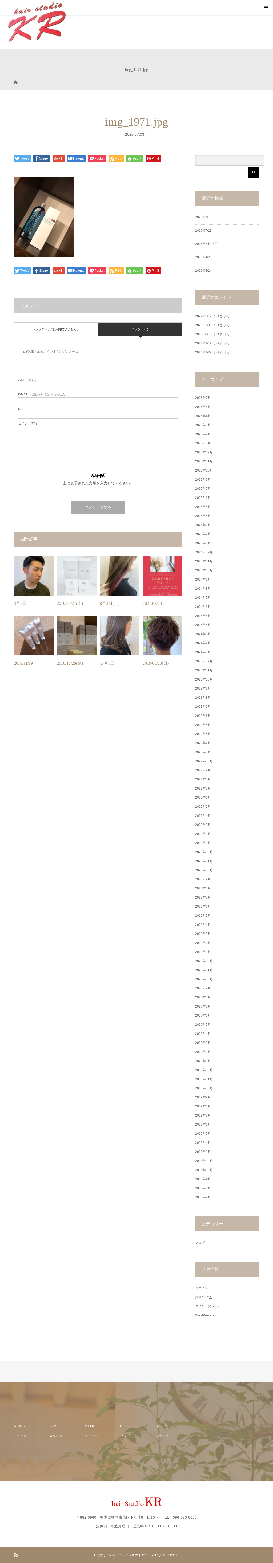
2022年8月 (203, 779)
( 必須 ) (27, 380)
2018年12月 (204, 1161)
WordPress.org (206, 1315)
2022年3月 (203, 825)
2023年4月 (203, 734)
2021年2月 (203, 943)
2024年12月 (204, 552)
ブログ (200, 1243)
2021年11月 (204, 861)
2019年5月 (203, 1134)
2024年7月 (203, 598)
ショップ (161, 1436)
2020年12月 (204, 961)
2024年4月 (203, 625)
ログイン (201, 1288)
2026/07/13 (203, 217)
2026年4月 (203, 416)
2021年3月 (203, 934)
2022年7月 (203, 788)
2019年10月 (204, 1088)
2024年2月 (203, 643)
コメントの (207, 1306)
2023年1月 (203, 752)
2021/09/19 (203, 343)
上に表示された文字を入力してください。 (98, 483)
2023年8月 (203, 697)
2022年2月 (203, 834)
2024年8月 (203, 588)
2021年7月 (203, 897)
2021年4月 (203, 925)
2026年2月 (203, 434)
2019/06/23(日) (156, 663)
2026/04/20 (203, 257)
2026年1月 (203, 443)
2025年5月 (203, 507)
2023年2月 (203, 743)
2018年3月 (203, 1188)
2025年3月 (203, 525)
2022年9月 (203, 770)
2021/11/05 (203, 325)
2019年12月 (204, 1070)
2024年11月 (204, 561)
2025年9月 (203, 479)
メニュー (91, 1436)
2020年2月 (203, 1052)
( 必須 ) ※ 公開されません (41, 394)
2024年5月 (203, 616)
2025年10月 (204, 470)
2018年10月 (204, 1170)
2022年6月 (203, 797)
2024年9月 (203, 579)
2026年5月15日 (206, 244)
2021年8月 (203, 888)
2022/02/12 (203, 316)
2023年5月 (203, 725)
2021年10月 (204, 870)
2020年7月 (203, 1006)
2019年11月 (204, 1079)
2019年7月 (203, 1115)
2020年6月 (203, 1015)
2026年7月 (203, 398)
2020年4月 (203, 1034)
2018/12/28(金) (70, 663)
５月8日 (107, 663)
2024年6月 (203, 607)
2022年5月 (203, 806)
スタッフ (55, 1436)
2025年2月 (203, 534)
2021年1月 (203, 952)
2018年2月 (203, 1197)
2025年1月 (203, 543)
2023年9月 (203, 688)
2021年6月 (203, 906)
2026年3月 (203, 425)
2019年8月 (203, 1106)
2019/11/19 (23, 663)
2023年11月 (204, 670)
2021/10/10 (203, 334)
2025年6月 (203, 498)
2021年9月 (203, 879)
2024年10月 (204, 570)
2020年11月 (204, 970)
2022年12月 (204, 761)
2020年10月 (204, 979)
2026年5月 (203, 407)
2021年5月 (203, 915)
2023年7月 (203, 707)
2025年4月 (203, 516)
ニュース (20, 1436)
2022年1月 (203, 843)
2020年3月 (203, 1043)
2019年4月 (203, 1143)
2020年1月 (203, 1061)
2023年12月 (204, 661)
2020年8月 (203, 997)
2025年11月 (204, 461)
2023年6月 (203, 716)
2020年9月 (203, 988)
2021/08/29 (203, 352)
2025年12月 (204, 452)
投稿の (203, 1297)
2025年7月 (203, 489)
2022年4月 (203, 816)
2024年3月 (203, 634)
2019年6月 (203, 1124)
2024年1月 (203, 652)
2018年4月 (203, 1179)
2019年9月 (203, 1097)
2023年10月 (204, 679)
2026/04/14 (203, 271)
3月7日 (20, 603)
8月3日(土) (109, 603)
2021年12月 (204, 852)
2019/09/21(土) (70, 603)
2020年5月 (203, 1025)
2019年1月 (203, 1152)
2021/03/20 (152, 603)
